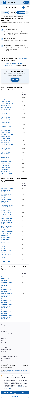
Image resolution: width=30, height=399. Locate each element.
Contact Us (4, 343)
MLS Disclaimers (5, 358)
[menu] (2, 7)
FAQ (2, 329)
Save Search (21, 12)
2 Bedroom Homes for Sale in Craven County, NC (6, 284)
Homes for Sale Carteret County (5, 164)
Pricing (3, 325)
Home (7, 64)
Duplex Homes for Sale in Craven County (6, 256)
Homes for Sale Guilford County (5, 114)
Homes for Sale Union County (7, 145)
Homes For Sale (17, 64)
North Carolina (8, 66)
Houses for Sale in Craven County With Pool (6, 222)
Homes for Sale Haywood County (6, 168)
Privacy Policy (4, 347)
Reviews (3, 336)
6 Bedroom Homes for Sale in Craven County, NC (6, 306)
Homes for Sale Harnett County (5, 121)
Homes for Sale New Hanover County (7, 129)
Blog (2, 340)
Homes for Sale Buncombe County (6, 110)
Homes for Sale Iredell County (5, 149)
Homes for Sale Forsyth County (5, 137)
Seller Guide (4, 331)
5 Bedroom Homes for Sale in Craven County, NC (6, 300)
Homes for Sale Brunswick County (6, 106)
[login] (28, 7)
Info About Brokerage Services (12, 370)
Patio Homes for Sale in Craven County (7, 206)
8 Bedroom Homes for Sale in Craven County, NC (6, 317)
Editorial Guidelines (6, 361)
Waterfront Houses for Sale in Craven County (6, 227)
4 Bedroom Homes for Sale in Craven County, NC (6, 295)
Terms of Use (4, 345)
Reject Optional (7, 392)
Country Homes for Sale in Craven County (6, 201)
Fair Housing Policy (6, 349)
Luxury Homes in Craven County (5, 260)
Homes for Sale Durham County (5, 141)
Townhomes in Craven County (5, 236)
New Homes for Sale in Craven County (7, 213)
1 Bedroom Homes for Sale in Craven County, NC (7, 278)
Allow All (22, 392)
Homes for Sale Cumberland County (7, 133)
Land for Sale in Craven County (5, 209)
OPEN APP (15, 79)
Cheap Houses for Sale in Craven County (6, 195)
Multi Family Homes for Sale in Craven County (6, 250)
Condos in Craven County (6, 245)
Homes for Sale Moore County (5, 156)
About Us (3, 338)
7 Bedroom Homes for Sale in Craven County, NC (6, 311)
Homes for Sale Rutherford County (6, 172)
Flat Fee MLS (4, 327)
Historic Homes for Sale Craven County (6, 217)
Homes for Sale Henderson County (6, 160)
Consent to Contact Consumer (9, 354)
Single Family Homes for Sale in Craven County (7, 190)
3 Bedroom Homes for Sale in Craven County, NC (6, 289)
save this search (23, 58)
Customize (15, 396)
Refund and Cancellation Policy (9, 356)
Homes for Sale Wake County (7, 98)
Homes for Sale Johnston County (6, 125)
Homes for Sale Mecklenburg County (7, 102)
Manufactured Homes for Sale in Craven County (6, 241)
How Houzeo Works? (6, 334)
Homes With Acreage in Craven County (7, 232)
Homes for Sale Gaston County (5, 153)
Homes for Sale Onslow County (5, 118)
